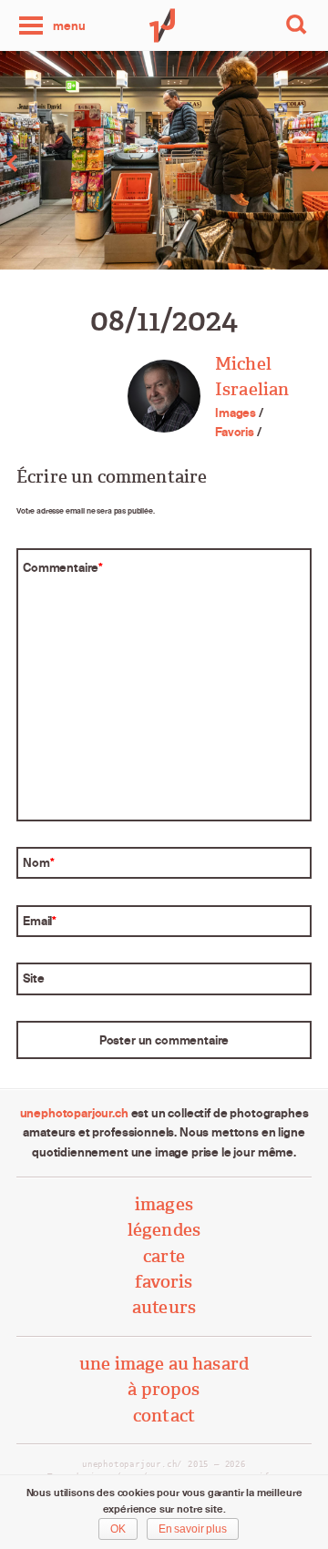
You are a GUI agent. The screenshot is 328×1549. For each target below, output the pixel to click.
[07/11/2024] (82, 163)
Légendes (164, 1229)
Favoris (234, 431)
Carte (164, 1256)
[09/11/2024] (246, 163)
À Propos (164, 1389)
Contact (164, 1415)
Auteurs (164, 1307)
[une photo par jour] (164, 25)
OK (118, 1529)
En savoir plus (193, 1529)
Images (235, 412)
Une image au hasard (164, 1363)
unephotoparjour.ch (74, 1113)
